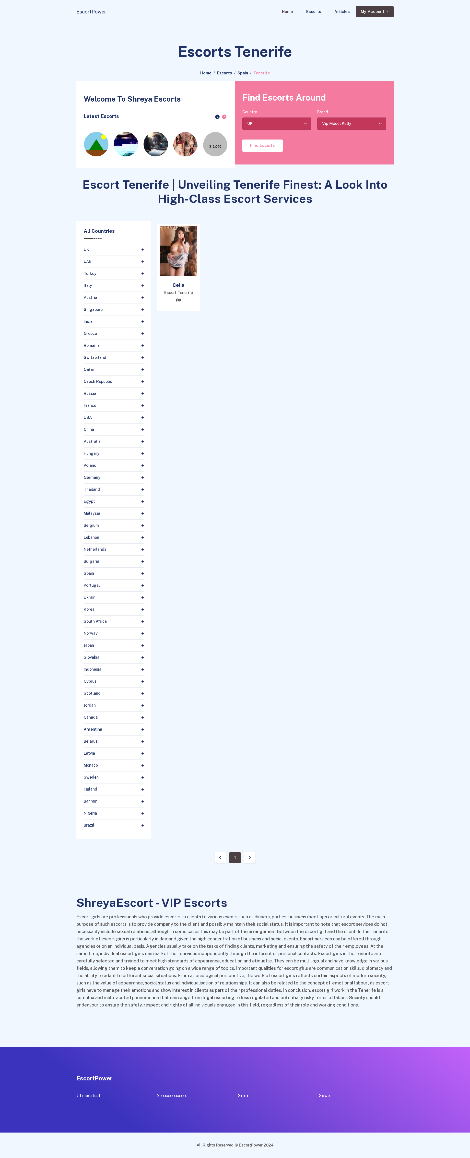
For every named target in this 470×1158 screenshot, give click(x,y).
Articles (342, 11)
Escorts (313, 11)
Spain (242, 73)
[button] (217, 117)
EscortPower (91, 12)
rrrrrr (245, 1095)
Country (249, 112)
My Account (373, 11)
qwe (326, 1095)
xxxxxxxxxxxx (173, 1095)
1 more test (90, 1095)
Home (287, 11)
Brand (322, 112)
